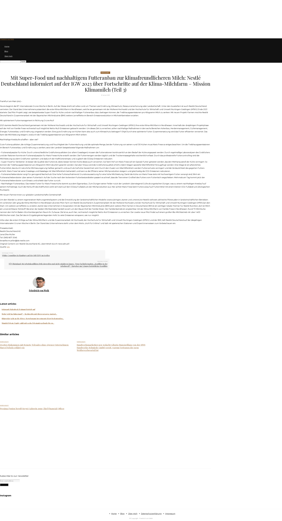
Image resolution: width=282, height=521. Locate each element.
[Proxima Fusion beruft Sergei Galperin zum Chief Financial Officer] (36, 437)
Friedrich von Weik (39, 290)
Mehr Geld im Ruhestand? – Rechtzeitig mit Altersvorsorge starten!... (29, 314)
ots (8, 247)
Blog (6, 51)
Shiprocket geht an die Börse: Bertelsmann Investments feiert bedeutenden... (33, 318)
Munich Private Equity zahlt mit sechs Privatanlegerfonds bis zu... (28, 323)
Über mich (8, 56)
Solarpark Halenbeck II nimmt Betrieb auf (18, 309)
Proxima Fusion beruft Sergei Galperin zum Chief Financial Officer (32, 408)
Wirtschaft (105, 72)
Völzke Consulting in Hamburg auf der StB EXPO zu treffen (26, 255)
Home (6, 47)
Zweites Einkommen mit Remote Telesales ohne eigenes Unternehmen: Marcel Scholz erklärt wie (34, 346)
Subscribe (4, 485)
